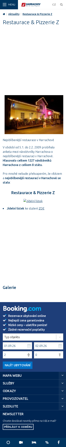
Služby (8, 383)
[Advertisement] (33, 62)
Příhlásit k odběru (18, 426)
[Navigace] (9, 4)
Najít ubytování (17, 365)
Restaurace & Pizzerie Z (37, 14)
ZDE (41, 208)
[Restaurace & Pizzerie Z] (34, 115)
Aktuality (13, 14)
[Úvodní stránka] (35, 5)
